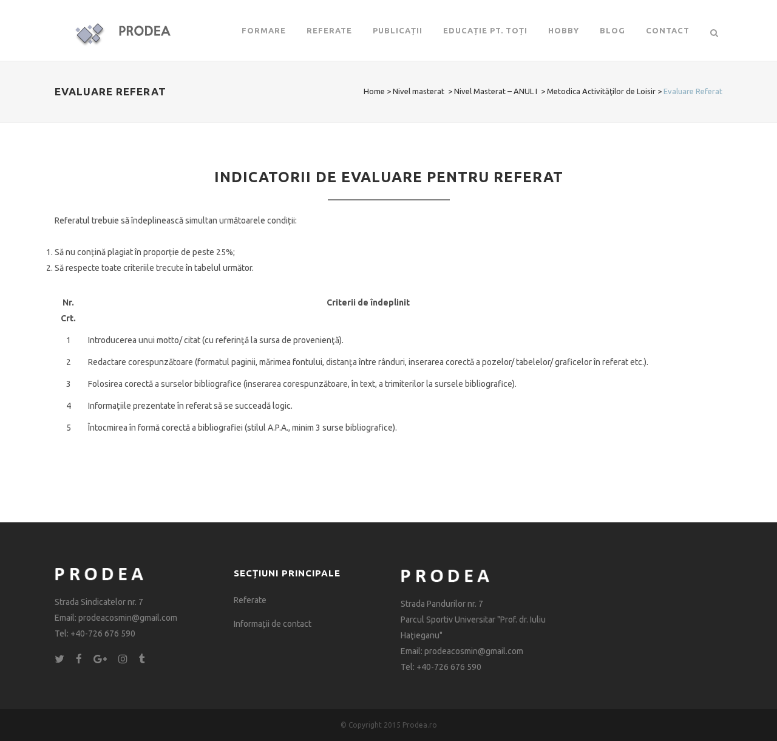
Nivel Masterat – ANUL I (495, 91)
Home (374, 91)
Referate (250, 600)
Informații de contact (272, 624)
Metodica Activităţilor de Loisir (601, 91)
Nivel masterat (418, 91)
